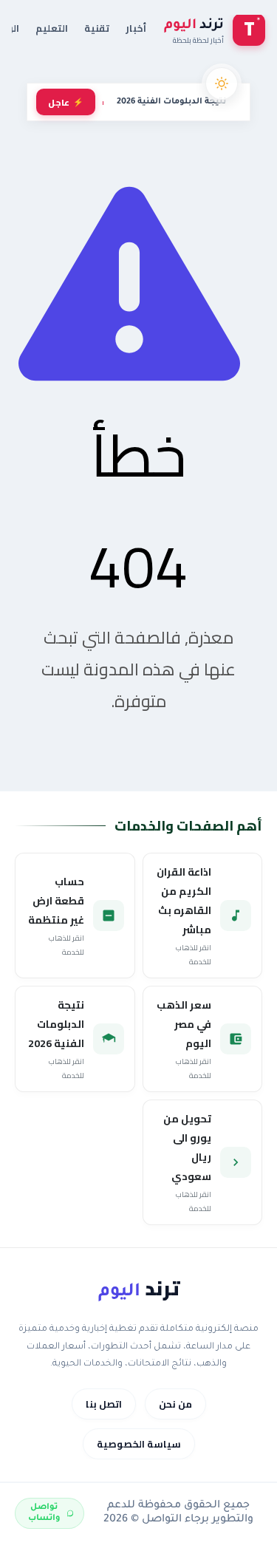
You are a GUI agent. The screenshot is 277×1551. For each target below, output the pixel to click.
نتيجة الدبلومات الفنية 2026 (171, 102)
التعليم (51, 28)
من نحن (175, 1404)
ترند (138, 1288)
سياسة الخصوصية (139, 1444)
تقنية (96, 28)
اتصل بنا (104, 1404)
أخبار (136, 28)
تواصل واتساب (44, 1513)
